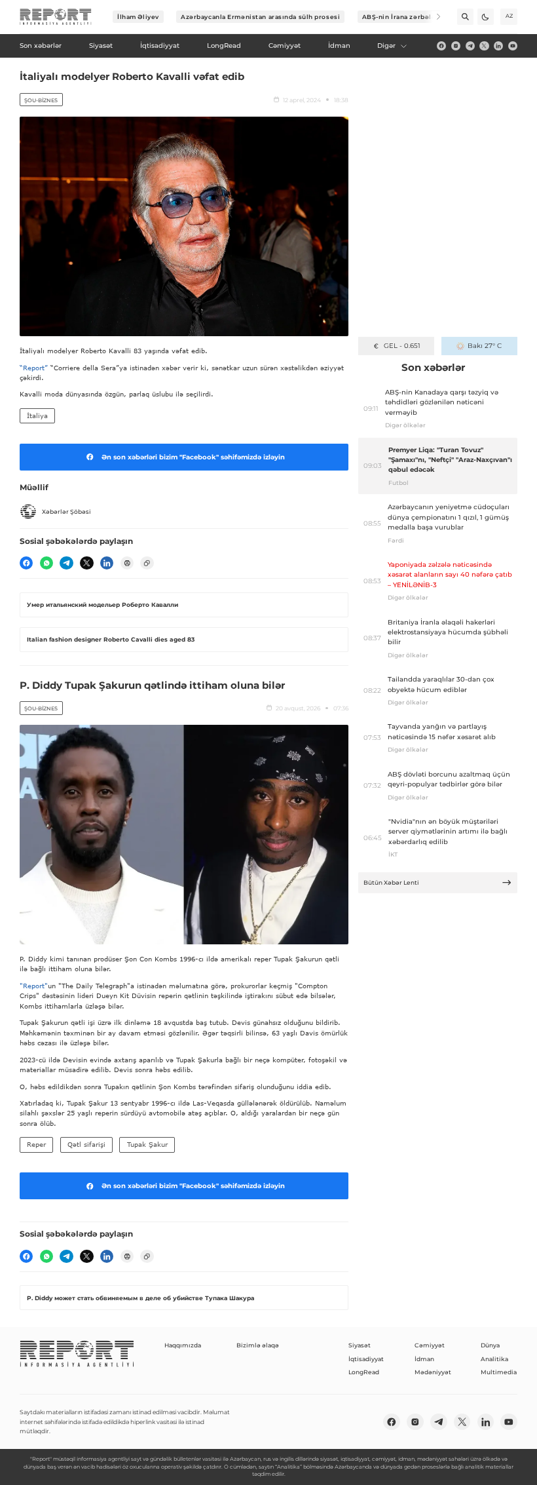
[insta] (455, 45)
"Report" (34, 986)
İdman (424, 1358)
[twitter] (484, 45)
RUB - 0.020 (402, 345)
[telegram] (470, 45)
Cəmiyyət (430, 1345)
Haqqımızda (182, 1345)
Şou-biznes (41, 100)
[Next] (432, 16)
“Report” (34, 368)
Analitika (494, 1358)
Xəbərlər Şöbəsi (66, 511)
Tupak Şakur (147, 1144)
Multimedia (499, 1372)
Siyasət (359, 1345)
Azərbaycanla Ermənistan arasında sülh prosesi (260, 16)
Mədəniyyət (433, 1372)
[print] (127, 562)
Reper (36, 1144)
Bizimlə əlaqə (257, 1345)
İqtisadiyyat (366, 1358)
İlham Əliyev (138, 16)
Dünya (490, 1345)
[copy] (146, 562)
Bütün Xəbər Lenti (391, 882)
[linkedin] (498, 45)
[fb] (441, 45)
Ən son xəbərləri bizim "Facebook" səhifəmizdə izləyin (193, 457)
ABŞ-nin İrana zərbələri (401, 16)
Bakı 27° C (485, 345)
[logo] (56, 17)
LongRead (363, 1372)
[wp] (46, 562)
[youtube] (512, 45)
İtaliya (37, 415)
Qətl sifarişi (86, 1144)
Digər (386, 45)
